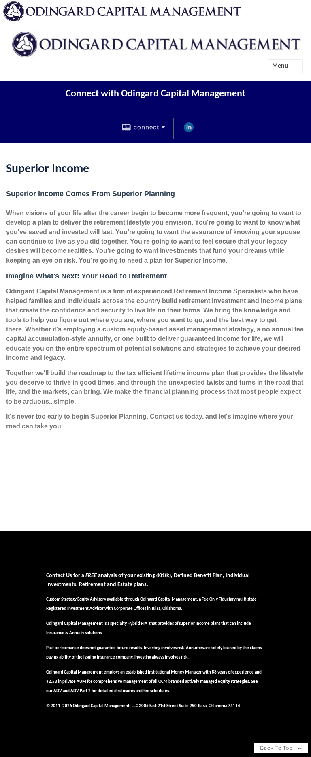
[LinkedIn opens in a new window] (189, 131)
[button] (285, 66)
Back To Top (277, 748)
